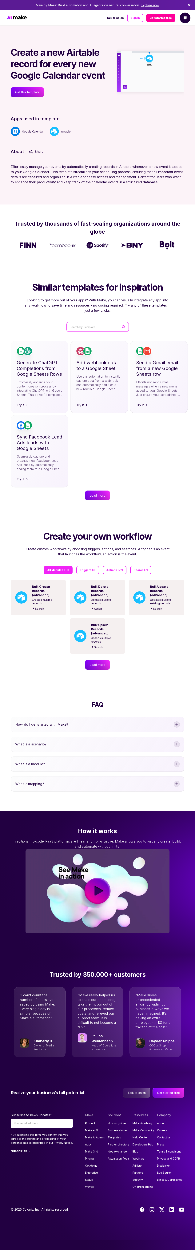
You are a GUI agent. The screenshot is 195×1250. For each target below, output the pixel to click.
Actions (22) (114, 570)
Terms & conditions (169, 1151)
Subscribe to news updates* (31, 1115)
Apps (88, 1144)
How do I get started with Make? (41, 724)
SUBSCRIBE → (20, 1151)
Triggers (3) (88, 570)
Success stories (118, 1130)
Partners (138, 1172)
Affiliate (137, 1165)
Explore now (150, 5)
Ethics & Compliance (169, 1179)
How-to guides (117, 1123)
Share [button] (39, 151)
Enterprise (91, 1172)
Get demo (91, 1165)
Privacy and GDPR (168, 1158)
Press (160, 1144)
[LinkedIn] (171, 1209)
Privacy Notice (63, 1142)
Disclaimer (163, 1165)
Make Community (143, 1130)
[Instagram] (152, 1209)
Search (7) (141, 570)
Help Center (140, 1137)
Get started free (161, 17)
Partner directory (118, 1144)
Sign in (135, 17)
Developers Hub (143, 1144)
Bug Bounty (164, 1172)
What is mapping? (29, 784)
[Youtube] (181, 1209)
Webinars (138, 1158)
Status (89, 1179)
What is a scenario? (30, 744)
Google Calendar (33, 131)
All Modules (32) (58, 570)
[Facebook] (142, 1209)
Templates (114, 1137)
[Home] (17, 18)
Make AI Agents (95, 1137)
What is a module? (30, 764)
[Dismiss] (189, 5)
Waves (89, 1186)
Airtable (66, 131)
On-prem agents (143, 1186)
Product (90, 1123)
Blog (135, 1151)
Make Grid (91, 1151)
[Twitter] (162, 1209)
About (161, 1123)
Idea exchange (117, 1151)
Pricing (89, 1158)
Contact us (163, 1137)
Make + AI (91, 1130)
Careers (162, 1130)
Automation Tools (118, 1158)
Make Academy (142, 1123)
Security (138, 1179)
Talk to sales (115, 17)
